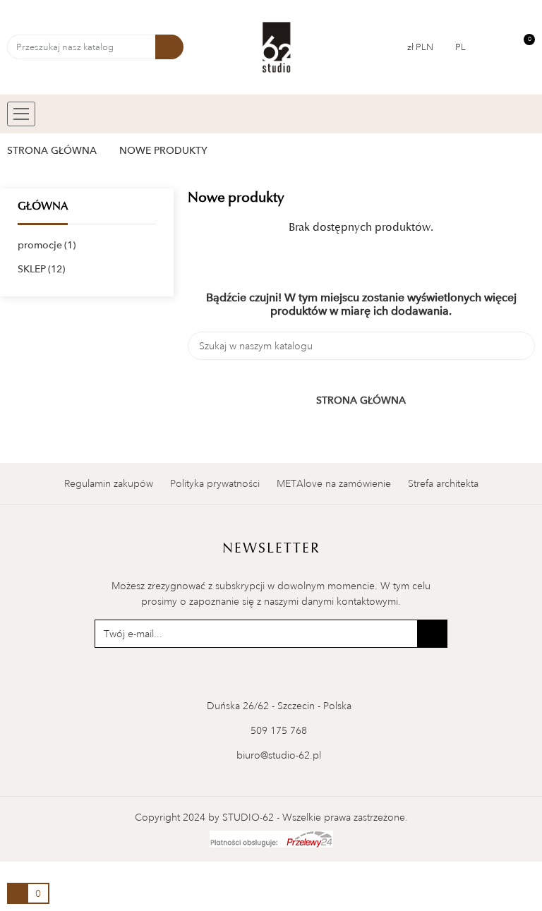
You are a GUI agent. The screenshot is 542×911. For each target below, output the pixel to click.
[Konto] (496, 47)
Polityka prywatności (215, 483)
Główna (43, 206)
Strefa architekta (443, 483)
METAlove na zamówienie (334, 483)
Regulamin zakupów (108, 483)
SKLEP (40, 269)
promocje (45, 245)
